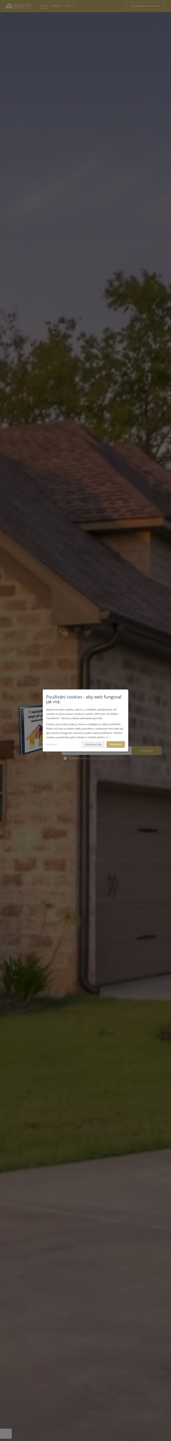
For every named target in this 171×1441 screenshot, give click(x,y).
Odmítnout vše (93, 744)
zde (107, 737)
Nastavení (51, 744)
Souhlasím (116, 744)
